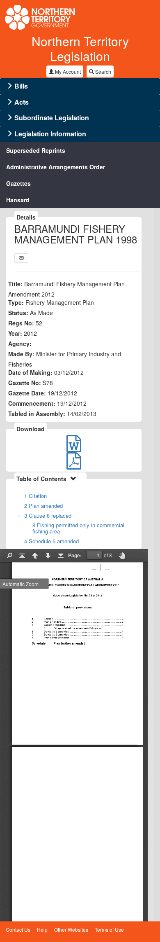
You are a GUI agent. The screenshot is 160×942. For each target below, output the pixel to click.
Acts (21, 102)
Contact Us (18, 929)
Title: (15, 284)
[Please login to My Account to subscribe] (21, 258)
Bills (21, 86)
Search (102, 71)
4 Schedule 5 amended (51, 541)
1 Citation (35, 496)
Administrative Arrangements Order (55, 167)
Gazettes (18, 183)
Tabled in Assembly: (36, 413)
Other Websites (71, 929)
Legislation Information (50, 133)
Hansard (18, 200)
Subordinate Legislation (51, 117)
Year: (15, 333)
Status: (18, 313)
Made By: (21, 354)
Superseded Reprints (35, 150)
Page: (75, 555)
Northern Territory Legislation (80, 48)
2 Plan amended (43, 506)
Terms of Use (109, 929)
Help (42, 929)
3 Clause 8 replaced (47, 515)
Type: (16, 302)
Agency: (20, 343)
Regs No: (21, 323)
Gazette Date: (27, 393)
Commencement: (31, 403)
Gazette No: (24, 383)
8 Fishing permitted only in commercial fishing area (78, 528)
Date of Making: (30, 372)
